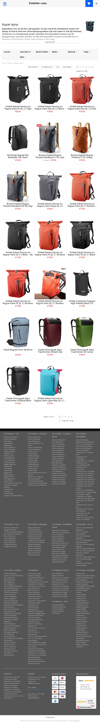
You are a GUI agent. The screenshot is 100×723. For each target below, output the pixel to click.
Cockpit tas (7, 491)
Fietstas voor (8, 454)
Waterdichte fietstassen (60, 530)
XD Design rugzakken (11, 632)
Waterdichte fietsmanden (37, 651)
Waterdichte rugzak (59, 551)
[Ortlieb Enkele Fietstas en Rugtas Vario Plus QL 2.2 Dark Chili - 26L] (82, 89)
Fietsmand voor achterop (37, 586)
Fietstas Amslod (33, 456)
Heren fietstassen (34, 439)
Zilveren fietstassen (58, 440)
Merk (55, 52)
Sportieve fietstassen (11, 528)
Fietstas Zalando (81, 628)
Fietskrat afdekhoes (59, 607)
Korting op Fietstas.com (60, 543)
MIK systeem (8, 640)
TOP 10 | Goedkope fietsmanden (35, 625)
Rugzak (10, 63)
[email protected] (34, 690)
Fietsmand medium (35, 596)
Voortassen (8, 441)
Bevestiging (42, 52)
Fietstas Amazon (81, 634)
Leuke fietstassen (58, 549)
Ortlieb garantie (9, 636)
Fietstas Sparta (33, 462)
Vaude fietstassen (10, 628)
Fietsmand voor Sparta (60, 596)
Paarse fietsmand (34, 663)
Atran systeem (9, 655)
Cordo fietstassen (10, 594)
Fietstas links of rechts (59, 558)
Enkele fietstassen (10, 439)
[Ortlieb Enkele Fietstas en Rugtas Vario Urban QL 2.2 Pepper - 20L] (50, 186)
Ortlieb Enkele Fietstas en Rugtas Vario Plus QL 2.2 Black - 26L (50, 108)
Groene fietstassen (58, 454)
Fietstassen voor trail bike (85, 484)
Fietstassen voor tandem (84, 477)
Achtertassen (8, 443)
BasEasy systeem (9, 649)
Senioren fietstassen (35, 447)
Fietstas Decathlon (82, 607)
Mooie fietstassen (58, 537)
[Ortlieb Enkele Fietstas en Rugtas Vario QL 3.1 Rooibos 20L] (50, 283)
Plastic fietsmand (58, 576)
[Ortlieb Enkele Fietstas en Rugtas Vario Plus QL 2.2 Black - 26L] (50, 89)
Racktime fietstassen (11, 617)
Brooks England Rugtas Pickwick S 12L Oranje (82, 156)
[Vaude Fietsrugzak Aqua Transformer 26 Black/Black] (18, 380)
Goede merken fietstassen (37, 485)
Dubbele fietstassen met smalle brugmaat (84, 583)
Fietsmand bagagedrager (36, 613)
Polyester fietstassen (35, 532)
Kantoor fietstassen (82, 450)
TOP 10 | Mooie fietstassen (85, 548)
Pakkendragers (81, 642)
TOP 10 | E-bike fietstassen (85, 551)
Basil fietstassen (9, 582)
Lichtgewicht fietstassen (36, 540)
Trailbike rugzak (81, 590)
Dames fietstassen (34, 437)
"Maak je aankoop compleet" (82, 646)
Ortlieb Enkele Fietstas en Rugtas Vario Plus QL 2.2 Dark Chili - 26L (82, 108)
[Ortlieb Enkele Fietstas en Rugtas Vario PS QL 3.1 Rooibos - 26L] (18, 283)
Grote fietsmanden (34, 573)
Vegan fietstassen (58, 562)
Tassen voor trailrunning (84, 517)
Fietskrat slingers (58, 611)
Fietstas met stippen (59, 477)
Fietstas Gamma (81, 617)
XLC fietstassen (9, 634)
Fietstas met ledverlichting (85, 576)
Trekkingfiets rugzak (83, 494)
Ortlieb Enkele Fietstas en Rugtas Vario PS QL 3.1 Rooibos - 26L (18, 303)
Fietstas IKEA (80, 630)
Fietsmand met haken (35, 615)
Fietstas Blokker (81, 601)
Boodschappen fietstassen (85, 442)
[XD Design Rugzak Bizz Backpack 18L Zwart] (18, 137)
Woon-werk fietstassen (84, 448)
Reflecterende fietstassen (61, 533)
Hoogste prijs (47, 67)
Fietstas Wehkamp (82, 603)
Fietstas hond (32, 452)
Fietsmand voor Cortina (60, 590)
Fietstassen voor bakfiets (84, 475)
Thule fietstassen (10, 624)
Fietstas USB (80, 573)
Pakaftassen (8, 445)
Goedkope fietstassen (35, 481)
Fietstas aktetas (9, 458)
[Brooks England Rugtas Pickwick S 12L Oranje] (82, 137)
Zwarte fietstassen (58, 444)
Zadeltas (7, 487)
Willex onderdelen (34, 546)
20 (57, 67)
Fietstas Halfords (82, 622)
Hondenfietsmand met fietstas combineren (36, 579)
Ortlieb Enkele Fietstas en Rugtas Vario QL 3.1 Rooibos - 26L (82, 206)
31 (92, 67)
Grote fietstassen (58, 535)
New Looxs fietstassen (11, 609)
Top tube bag (8, 493)
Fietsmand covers (58, 584)
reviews (76, 721)
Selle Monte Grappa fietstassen (11, 621)
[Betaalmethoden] (55, 678)
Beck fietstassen (9, 584)
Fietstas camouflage (59, 482)
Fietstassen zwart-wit (59, 469)
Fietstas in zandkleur (59, 465)
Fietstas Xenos (81, 624)
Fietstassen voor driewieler (85, 480)
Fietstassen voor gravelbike (85, 498)
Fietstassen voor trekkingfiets (81, 458)
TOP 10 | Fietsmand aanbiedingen (35, 639)
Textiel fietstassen (34, 538)
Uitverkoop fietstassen (84, 636)
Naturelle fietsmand (35, 659)
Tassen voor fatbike (83, 519)
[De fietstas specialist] (38, 3)
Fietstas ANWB (81, 609)
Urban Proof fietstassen (12, 626)
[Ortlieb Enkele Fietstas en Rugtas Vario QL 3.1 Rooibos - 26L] (82, 186)
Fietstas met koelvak (59, 560)
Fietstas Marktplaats (83, 613)
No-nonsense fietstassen (12, 534)
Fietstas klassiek (9, 462)
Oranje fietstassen (58, 457)
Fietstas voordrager (10, 485)
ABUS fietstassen (9, 580)
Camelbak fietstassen (11, 588)
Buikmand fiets (33, 609)
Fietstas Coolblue (82, 611)
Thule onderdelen (34, 555)
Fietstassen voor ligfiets (84, 496)
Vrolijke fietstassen (10, 544)
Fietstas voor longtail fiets (85, 490)
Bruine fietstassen (58, 448)
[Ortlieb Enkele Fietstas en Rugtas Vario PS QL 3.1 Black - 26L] (82, 235)
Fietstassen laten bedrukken (38, 483)
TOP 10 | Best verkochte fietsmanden (36, 629)
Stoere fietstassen (10, 540)
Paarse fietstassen (58, 459)
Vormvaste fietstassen (59, 545)
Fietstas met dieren (58, 480)
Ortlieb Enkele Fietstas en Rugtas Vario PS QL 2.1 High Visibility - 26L (18, 108)
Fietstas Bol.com (81, 605)
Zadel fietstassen (9, 449)
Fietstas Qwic (32, 470)
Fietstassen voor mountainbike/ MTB (83, 464)
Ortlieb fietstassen (10, 573)
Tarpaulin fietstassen (35, 534)
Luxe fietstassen (9, 460)
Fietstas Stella (32, 454)
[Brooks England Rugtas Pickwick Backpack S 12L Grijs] (50, 137)
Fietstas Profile (81, 626)
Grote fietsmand (33, 592)
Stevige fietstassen (34, 544)
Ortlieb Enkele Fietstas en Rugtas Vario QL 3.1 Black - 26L (18, 253)
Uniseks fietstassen (34, 449)
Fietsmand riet (33, 605)
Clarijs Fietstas (81, 594)
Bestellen (18, 117)
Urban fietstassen (10, 542)
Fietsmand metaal (34, 603)
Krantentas (7, 466)
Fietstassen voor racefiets (85, 461)
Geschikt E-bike (25, 54)
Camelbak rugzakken (11, 590)
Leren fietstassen (10, 538)
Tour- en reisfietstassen (84, 444)
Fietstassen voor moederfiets (81, 468)
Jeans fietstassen (57, 471)
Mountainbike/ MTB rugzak (85, 586)
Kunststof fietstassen (35, 536)
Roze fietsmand (57, 573)
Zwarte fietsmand (34, 657)
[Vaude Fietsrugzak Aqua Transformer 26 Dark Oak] (50, 332)
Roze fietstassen (57, 442)
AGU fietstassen (9, 578)
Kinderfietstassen (34, 441)
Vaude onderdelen (34, 551)
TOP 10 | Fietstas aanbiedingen (82, 533)
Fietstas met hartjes (59, 473)
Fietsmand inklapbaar (35, 611)
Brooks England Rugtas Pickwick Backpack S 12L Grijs (50, 156)
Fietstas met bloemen (59, 475)
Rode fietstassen (57, 452)
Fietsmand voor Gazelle (60, 588)
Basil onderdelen (34, 553)
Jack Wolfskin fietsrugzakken (13, 605)
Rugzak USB (8, 470)
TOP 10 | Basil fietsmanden (37, 636)
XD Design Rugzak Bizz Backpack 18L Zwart (18, 156)
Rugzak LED (8, 473)
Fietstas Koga (32, 460)
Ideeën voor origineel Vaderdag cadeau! (35, 478)
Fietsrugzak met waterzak (13, 483)
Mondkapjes (80, 638)
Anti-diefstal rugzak (58, 547)
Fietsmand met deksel (35, 584)
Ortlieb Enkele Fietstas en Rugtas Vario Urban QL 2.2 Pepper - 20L (50, 206)
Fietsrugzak (8, 468)
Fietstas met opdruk (59, 484)
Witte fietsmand (33, 590)
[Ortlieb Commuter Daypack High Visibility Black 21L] (82, 283)
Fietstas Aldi (80, 615)
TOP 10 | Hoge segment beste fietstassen (84, 541)
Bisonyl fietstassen (34, 528)
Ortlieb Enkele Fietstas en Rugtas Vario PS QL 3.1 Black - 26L (82, 254)
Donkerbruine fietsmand (36, 661)
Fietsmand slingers (34, 576)
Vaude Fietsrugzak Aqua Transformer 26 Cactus (82, 350)
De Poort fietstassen (11, 601)
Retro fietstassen (9, 536)
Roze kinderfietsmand (59, 580)
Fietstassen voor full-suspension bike (83, 514)
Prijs (86, 52)
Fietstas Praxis (81, 619)
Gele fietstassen (57, 461)
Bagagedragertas (9, 464)
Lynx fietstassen (9, 607)
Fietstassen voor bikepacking (86, 492)
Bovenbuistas (8, 489)
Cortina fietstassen (10, 596)
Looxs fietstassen (10, 611)
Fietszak (79, 592)
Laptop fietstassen (82, 440)
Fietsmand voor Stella (59, 594)
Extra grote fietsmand (35, 619)
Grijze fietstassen (58, 450)
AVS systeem (8, 653)
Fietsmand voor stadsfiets (37, 653)
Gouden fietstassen (58, 467)
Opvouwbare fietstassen (60, 556)
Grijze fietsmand (34, 599)
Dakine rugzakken (10, 599)
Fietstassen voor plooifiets (85, 482)
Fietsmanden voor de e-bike (38, 582)
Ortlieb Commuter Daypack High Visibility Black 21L (82, 302)
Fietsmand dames (34, 617)
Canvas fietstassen (34, 530)
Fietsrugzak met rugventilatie (9, 480)
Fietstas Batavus (33, 464)
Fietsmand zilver (34, 622)
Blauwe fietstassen (58, 446)
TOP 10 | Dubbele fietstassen (82, 554)
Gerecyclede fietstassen (36, 542)
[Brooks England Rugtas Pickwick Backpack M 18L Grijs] (18, 186)
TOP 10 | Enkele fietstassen (85, 557)
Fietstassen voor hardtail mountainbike (84, 510)
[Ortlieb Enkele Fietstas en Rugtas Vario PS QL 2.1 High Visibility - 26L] (18, 89)
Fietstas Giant (32, 468)
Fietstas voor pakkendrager (13, 496)
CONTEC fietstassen (10, 592)
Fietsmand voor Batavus (60, 586)
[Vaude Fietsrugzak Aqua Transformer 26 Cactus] (82, 332)
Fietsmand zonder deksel (37, 601)
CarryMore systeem (11, 651)
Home (4, 63)
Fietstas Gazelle (33, 458)
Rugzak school (9, 477)
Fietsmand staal (33, 607)
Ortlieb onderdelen (35, 548)
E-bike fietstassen (58, 541)
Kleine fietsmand (34, 588)
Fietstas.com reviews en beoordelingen (84, 564)
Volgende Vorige (82, 71)
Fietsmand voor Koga (59, 592)
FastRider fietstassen (11, 603)
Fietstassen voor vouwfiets (85, 471)
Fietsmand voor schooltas (37, 655)
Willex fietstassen (10, 630)
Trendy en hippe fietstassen (13, 532)
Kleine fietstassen (58, 539)
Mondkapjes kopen (82, 640)
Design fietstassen (10, 530)
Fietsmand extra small (59, 582)
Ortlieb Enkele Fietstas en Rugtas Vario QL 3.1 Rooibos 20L (50, 303)
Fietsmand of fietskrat (35, 649)
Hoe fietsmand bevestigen (37, 642)
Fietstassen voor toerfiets (85, 473)
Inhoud (72, 52)
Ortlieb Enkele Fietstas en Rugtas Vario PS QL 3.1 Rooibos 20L (50, 254)
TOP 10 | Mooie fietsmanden (33, 633)
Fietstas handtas (9, 452)
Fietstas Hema (81, 596)
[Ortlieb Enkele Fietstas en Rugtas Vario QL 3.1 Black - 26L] (18, 235)
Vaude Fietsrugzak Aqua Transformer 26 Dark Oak (50, 350)
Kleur (7, 52)
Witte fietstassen (57, 463)
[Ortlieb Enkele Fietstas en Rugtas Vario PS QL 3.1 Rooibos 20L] (50, 235)
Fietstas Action (81, 599)
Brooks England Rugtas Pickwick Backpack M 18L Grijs (18, 204)
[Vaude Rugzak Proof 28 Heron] (18, 332)
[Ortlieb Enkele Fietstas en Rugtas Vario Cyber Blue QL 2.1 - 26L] (50, 380)
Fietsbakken (56, 613)
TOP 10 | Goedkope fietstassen (83, 537)
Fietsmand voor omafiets (60, 578)
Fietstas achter (9, 456)
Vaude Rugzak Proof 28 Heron (18, 349)
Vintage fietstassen (10, 546)
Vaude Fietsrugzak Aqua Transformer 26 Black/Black (18, 399)
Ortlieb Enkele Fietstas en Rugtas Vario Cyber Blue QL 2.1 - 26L (50, 400)
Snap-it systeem (9, 645)
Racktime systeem (10, 642)
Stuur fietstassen (9, 447)
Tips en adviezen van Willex (13, 638)
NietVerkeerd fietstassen (12, 613)
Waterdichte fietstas (59, 553)
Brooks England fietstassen (13, 586)
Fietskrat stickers (58, 609)
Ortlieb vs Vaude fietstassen (13, 576)
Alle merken (32, 67)
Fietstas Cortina (33, 466)
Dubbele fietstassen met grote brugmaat (84, 579)
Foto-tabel (67, 67)
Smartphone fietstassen (84, 446)
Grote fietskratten (58, 605)
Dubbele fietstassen (11, 437)
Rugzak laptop (19, 63)
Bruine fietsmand (34, 594)
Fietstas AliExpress (82, 632)
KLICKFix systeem (10, 647)
